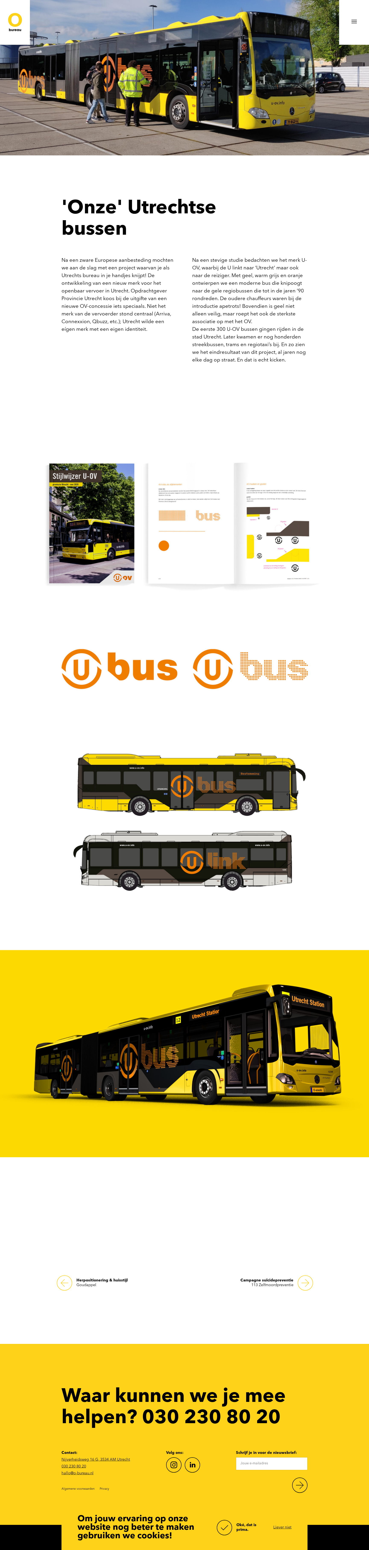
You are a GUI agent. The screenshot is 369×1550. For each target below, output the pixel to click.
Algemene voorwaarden (78, 1488)
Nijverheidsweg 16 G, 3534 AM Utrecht (96, 1460)
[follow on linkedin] (192, 1465)
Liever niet (282, 1527)
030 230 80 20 (74, 1466)
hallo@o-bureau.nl (78, 1473)
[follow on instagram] (174, 1465)
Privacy (104, 1488)
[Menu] (354, 22)
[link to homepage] (15, 22)
